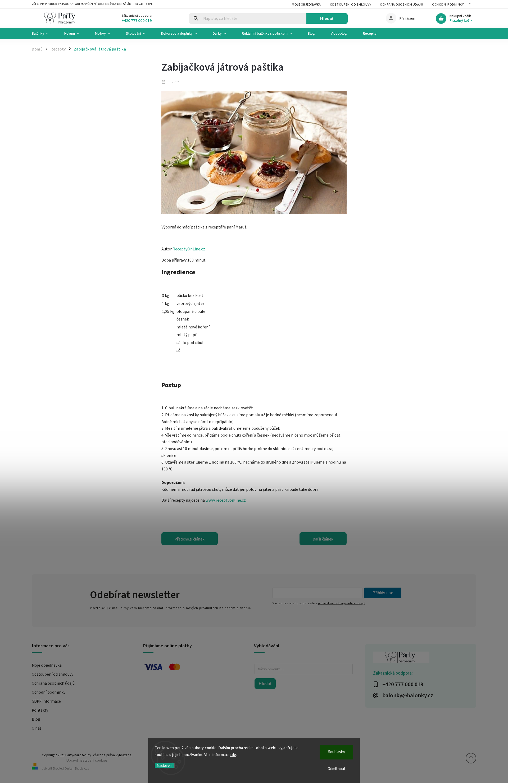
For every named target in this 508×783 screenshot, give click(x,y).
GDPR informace (46, 701)
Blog (36, 719)
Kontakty (40, 710)
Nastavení (165, 765)
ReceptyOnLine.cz (189, 249)
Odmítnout (337, 769)
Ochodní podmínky (448, 4)
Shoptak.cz (81, 768)
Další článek (323, 539)
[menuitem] (44, 33)
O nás (37, 728)
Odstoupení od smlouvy (350, 4)
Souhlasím (336, 752)
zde (233, 755)
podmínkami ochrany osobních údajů (341, 603)
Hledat (327, 18)
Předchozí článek (190, 539)
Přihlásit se (383, 592)
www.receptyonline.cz (226, 500)
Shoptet (58, 768)
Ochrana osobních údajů (401, 4)
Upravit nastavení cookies (87, 760)
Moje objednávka (306, 4)
